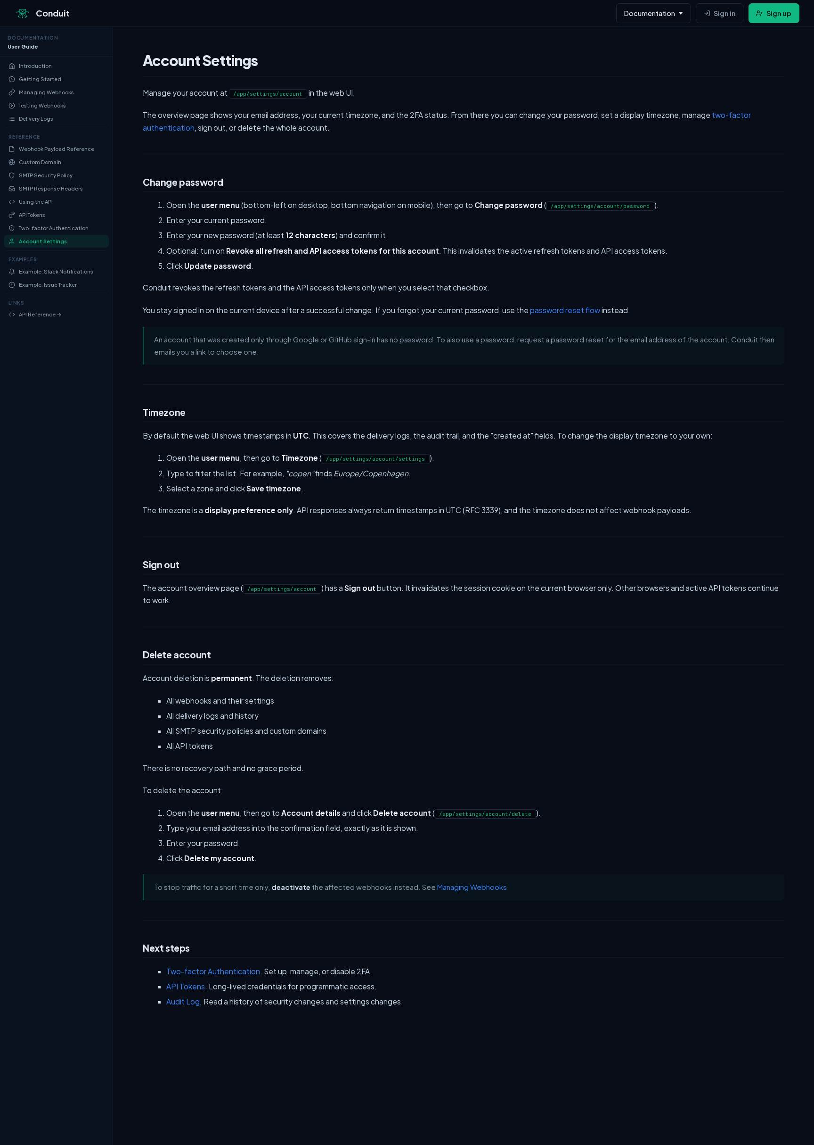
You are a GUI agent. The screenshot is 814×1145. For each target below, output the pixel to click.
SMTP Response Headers (51, 188)
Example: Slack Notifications (56, 271)
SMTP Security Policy (46, 175)
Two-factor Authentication (54, 228)
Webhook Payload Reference (56, 149)
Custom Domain (40, 162)
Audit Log (183, 1001)
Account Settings (43, 242)
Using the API (36, 202)
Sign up (778, 13)
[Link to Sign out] (132, 567)
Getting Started (40, 79)
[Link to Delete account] (132, 657)
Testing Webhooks (42, 106)
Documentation (649, 13)
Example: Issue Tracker (48, 285)
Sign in (724, 13)
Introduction (35, 66)
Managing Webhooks (46, 93)
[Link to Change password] (132, 184)
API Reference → (40, 315)
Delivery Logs (36, 119)
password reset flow (565, 310)
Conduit (53, 13)
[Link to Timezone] (132, 414)
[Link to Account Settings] (132, 64)
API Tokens (32, 215)
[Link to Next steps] (132, 950)
